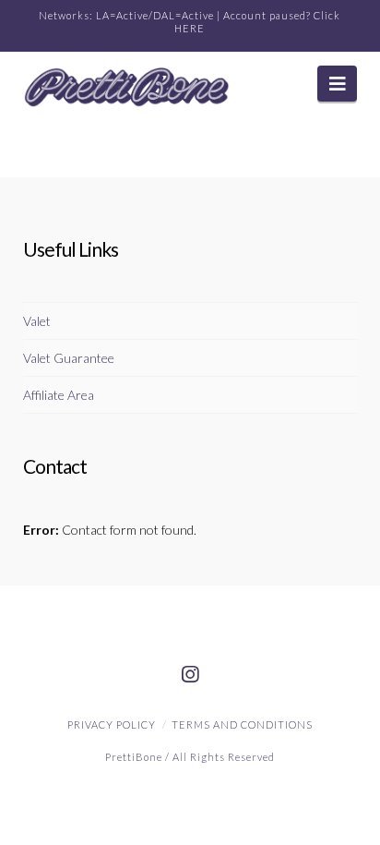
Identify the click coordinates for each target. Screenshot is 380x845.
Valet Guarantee (68, 358)
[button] (337, 84)
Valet (37, 321)
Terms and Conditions (242, 724)
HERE (189, 28)
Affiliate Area (58, 395)
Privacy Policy (111, 724)
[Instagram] (190, 675)
